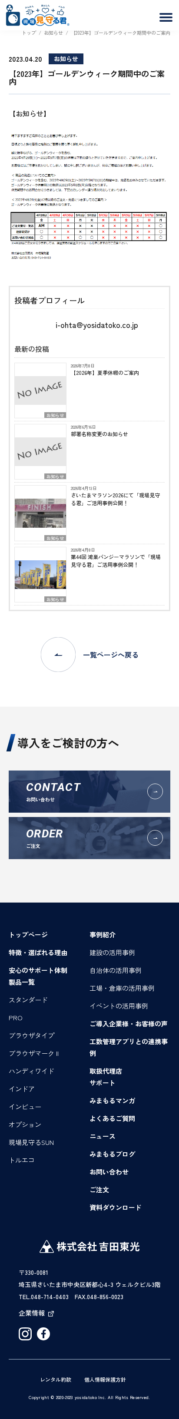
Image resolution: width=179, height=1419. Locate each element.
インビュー (25, 1106)
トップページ (28, 934)
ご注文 (99, 1189)
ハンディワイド (31, 1070)
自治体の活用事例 (116, 970)
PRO (16, 1017)
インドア (22, 1088)
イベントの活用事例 (119, 1005)
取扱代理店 (106, 1070)
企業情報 (32, 1312)
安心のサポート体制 (38, 970)
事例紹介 (103, 934)
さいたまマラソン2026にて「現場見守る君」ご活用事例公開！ (115, 498)
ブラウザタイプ (31, 1035)
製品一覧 (22, 981)
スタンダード (28, 999)
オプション (25, 1124)
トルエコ (22, 1159)
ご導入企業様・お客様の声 (129, 1023)
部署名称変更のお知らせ (99, 433)
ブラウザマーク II (34, 1053)
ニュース (103, 1136)
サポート (103, 1082)
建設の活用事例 (112, 952)
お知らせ (55, 415)
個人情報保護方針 (105, 1379)
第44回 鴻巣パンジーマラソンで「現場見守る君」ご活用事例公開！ (116, 560)
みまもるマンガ (112, 1100)
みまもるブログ (112, 1153)
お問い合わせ (109, 1171)
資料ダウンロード (116, 1207)
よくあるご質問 (112, 1118)
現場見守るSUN (31, 1142)
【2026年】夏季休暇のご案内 (105, 372)
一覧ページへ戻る (111, 654)
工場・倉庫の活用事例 (122, 987)
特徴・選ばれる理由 (38, 952)
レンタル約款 (55, 1379)
